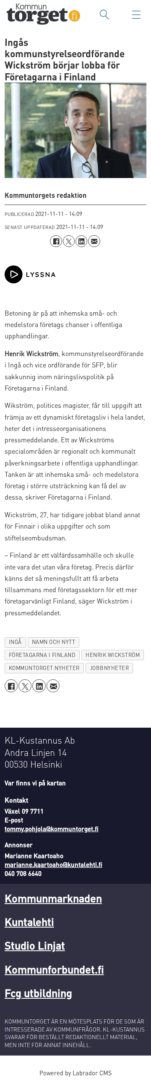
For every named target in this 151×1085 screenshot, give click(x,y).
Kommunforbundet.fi (54, 969)
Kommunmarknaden (53, 898)
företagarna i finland (42, 655)
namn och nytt (54, 641)
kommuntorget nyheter (44, 668)
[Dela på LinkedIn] (81, 241)
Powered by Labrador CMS (75, 1073)
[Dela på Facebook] (56, 241)
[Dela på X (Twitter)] (69, 241)
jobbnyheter (109, 668)
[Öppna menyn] (136, 14)
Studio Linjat (35, 945)
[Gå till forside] (43, 15)
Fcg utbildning (38, 993)
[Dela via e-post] (94, 241)
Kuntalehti (29, 921)
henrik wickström (113, 655)
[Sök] (104, 14)
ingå (15, 641)
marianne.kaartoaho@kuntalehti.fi (53, 864)
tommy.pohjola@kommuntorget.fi (52, 828)
